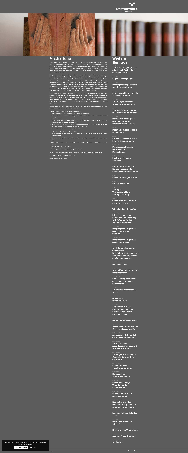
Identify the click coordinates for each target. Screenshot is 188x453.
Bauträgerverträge (120, 183)
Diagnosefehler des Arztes (124, 436)
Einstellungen (33, 447)
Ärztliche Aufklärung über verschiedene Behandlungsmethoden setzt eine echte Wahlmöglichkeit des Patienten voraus (125, 253)
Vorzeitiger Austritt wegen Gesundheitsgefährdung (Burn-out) (124, 357)
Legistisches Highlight (122, 79)
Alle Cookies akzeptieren (21, 447)
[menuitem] (131, 450)
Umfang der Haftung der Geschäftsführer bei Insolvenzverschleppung (123, 121)
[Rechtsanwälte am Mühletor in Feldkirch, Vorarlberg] (127, 8)
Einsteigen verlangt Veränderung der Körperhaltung (121, 385)
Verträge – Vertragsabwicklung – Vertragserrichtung (122, 192)
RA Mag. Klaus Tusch (55, 155)
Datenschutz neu (120, 264)
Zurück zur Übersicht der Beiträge (58, 158)
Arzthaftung (117, 442)
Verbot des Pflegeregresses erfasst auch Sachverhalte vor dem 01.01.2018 (124, 70)
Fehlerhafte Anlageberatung (124, 177)
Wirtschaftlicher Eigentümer (125, 209)
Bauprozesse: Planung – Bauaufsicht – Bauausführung (123, 149)
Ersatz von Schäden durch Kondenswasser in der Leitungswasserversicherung (125, 169)
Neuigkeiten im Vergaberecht (125, 430)
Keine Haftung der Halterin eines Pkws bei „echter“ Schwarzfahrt (124, 281)
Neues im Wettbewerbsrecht (125, 320)
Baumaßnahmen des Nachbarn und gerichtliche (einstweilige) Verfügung (124, 404)
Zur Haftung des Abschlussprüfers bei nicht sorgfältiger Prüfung (124, 346)
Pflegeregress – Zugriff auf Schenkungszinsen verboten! (124, 231)
